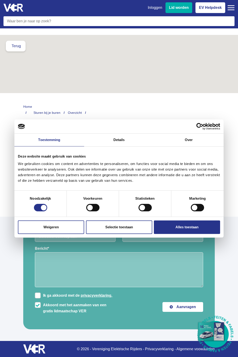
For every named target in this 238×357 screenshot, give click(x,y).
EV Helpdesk (210, 8)
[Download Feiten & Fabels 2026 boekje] (215, 334)
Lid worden (179, 8)
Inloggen (155, 8)
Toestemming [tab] (49, 140)
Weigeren (51, 227)
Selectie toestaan (119, 227)
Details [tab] (119, 140)
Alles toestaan (186, 227)
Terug (16, 46)
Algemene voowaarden (195, 349)
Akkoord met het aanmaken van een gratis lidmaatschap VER (74, 308)
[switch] (92, 207)
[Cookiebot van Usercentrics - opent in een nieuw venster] (199, 126)
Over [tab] (189, 140)
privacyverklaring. (96, 295)
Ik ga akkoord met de (77, 295)
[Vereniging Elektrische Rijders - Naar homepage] (13, 8)
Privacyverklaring (159, 349)
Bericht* (42, 248)
